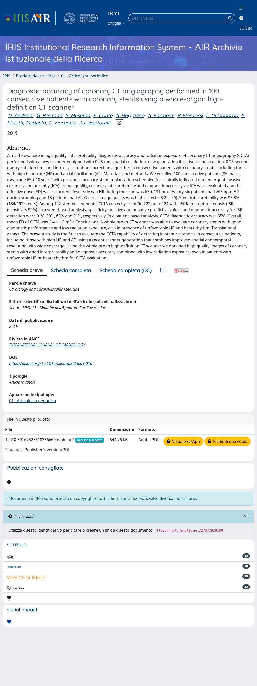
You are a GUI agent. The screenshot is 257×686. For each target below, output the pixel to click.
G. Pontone (49, 115)
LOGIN (245, 28)
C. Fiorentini (62, 122)
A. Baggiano (130, 115)
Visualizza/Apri (185, 441)
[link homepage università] (81, 18)
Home (114, 13)
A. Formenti (161, 115)
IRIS (6, 76)
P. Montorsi (190, 115)
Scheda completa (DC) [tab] (126, 270)
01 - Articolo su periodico (84, 76)
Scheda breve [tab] (27, 270)
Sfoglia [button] (114, 23)
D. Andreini (20, 115)
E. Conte (102, 115)
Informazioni (24, 516)
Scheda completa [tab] (71, 270)
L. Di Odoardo (222, 115)
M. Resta (36, 122)
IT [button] (241, 8)
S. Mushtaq (77, 115)
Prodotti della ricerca (36, 76)
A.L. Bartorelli (94, 122)
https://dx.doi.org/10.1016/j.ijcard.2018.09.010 (50, 363)
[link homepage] (29, 18)
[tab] (162, 270)
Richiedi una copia (229, 441)
